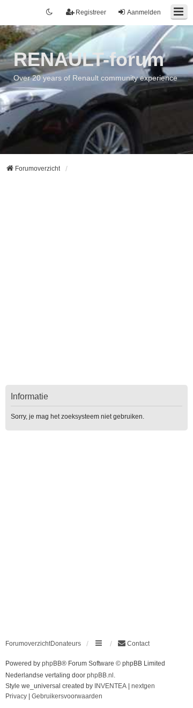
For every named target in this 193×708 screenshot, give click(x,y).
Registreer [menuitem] (91, 12)
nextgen (143, 686)
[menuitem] (133, 643)
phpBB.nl (100, 675)
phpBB (52, 663)
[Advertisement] (96, 285)
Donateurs (65, 643)
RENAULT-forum (88, 59)
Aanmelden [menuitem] (144, 12)
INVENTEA (110, 686)
